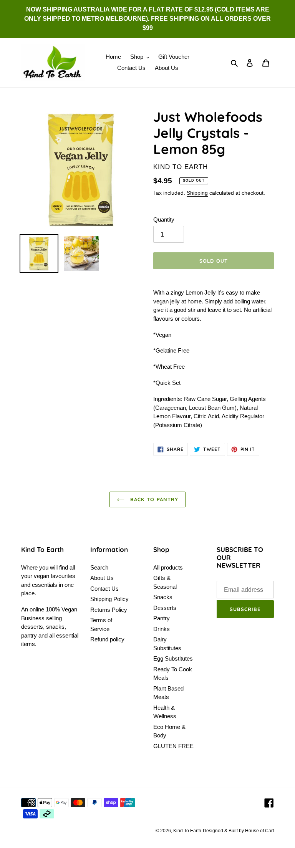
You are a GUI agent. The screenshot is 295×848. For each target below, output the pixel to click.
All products (168, 567)
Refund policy (107, 639)
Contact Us (104, 588)
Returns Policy (108, 609)
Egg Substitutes (173, 658)
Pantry (161, 618)
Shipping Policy (109, 599)
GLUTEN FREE (173, 746)
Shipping (197, 193)
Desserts (164, 608)
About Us (102, 578)
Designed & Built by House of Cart (238, 830)
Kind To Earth (187, 830)
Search (99, 567)
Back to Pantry (153, 499)
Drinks (161, 629)
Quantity (163, 219)
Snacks (162, 597)
